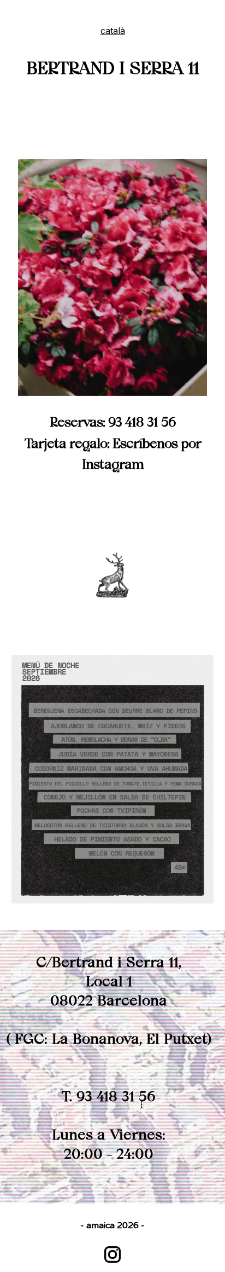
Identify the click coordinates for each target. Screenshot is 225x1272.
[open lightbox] (112, 277)
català (112, 30)
